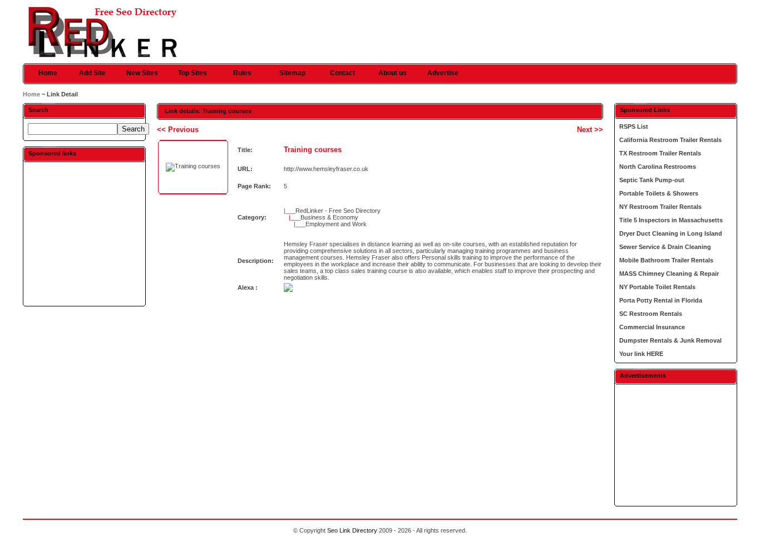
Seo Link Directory (352, 530)
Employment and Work (336, 224)
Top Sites (192, 73)
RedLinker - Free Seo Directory (338, 210)
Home (47, 73)
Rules (242, 73)
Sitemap (292, 73)
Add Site (92, 73)
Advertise (442, 73)
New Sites (142, 73)
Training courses (313, 149)
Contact (342, 73)
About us (392, 73)
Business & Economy (329, 217)
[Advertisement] (84, 233)
